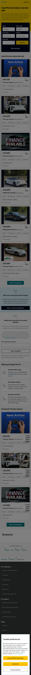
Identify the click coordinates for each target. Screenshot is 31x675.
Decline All (15, 664)
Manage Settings (15, 670)
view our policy (18, 653)
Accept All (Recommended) (15, 658)
